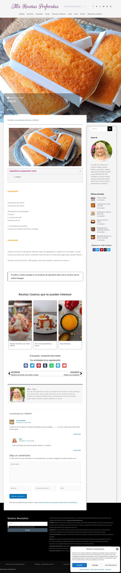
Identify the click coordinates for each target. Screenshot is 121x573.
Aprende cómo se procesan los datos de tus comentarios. (58, 502)
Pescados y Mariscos (59, 14)
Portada (11, 120)
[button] (117, 549)
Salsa (70, 14)
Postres (82, 14)
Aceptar (79, 565)
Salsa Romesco (65, 344)
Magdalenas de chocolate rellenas (103, 229)
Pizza (76, 14)
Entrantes (30, 14)
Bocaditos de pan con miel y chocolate (104, 237)
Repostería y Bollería (95, 14)
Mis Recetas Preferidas (35, 6)
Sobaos (11, 109)
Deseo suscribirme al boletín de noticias (22, 527)
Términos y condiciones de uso (44, 564)
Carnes (47, 14)
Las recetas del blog (23, 120)
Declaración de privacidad (97, 569)
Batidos (21, 14)
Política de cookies (85, 569)
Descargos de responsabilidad (15, 564)
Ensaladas (39, 14)
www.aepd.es (70, 548)
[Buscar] (109, 128)
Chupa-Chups (101, 198)
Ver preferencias (111, 565)
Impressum (108, 569)
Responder (77, 434)
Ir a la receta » (101, 200)
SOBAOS (18, 177)
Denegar (95, 565)
